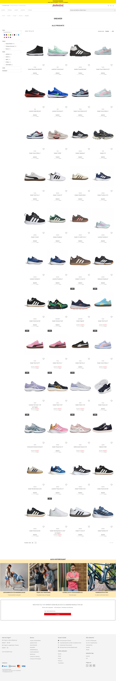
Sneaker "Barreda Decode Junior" (35, 488)
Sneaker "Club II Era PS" (103, 321)
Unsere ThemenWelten (35, 640)
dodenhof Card (33, 642)
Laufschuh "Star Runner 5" (57, 111)
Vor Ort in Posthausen (91, 640)
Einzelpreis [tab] (4, 70)
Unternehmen (89, 645)
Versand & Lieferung (34, 656)
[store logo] (58, 5)
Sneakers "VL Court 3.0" (80, 279)
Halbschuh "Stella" (103, 446)
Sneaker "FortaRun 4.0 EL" (103, 195)
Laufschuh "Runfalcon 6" (103, 237)
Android (88, 656)
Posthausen (14, 5)
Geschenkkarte (33, 645)
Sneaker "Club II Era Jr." (35, 195)
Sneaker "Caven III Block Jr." (103, 111)
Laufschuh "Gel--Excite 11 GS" (35, 404)
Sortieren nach (101, 31)
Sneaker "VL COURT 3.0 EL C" (80, 237)
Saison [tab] (3, 41)
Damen (59, 654)
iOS (87, 658)
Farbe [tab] (3, 30)
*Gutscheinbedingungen (6, 669)
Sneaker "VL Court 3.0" (80, 530)
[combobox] (93, 10)
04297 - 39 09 (6, 643)
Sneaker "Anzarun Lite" (103, 404)
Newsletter (32, 647)
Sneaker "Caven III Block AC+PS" (103, 69)
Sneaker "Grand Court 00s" (34, 321)
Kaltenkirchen (22, 5)
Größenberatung (34, 649)
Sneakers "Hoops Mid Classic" (80, 69)
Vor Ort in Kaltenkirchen (91, 642)
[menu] (58, 10)
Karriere (88, 647)
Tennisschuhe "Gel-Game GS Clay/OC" (35, 446)
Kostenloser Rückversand (66, 645)
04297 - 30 (5, 648)
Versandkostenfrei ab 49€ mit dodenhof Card (70, 642)
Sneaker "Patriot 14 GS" (57, 404)
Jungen (14, 15)
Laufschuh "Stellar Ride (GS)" (35, 111)
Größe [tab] (3, 68)
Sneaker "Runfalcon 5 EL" (103, 530)
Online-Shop (6, 5)
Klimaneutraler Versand (65, 640)
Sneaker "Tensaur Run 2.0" (57, 446)
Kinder (8, 15)
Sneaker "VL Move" (35, 237)
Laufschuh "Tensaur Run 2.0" (58, 488)
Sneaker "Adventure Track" (57, 321)
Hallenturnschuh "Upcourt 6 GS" (80, 446)
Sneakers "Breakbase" (57, 237)
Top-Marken (61, 663)
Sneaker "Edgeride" (80, 321)
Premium (60, 660)
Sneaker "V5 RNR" (57, 153)
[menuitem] (3, 10)
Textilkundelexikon (34, 652)
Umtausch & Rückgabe (35, 658)
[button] (43, 65)
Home (3, 15)
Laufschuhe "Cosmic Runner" (58, 69)
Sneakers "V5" (103, 153)
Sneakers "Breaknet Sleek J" (80, 195)
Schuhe (20, 15)
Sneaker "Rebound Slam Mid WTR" (35, 69)
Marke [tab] (3, 51)
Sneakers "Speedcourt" (80, 153)
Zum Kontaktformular (7, 651)
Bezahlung (32, 654)
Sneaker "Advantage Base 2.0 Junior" (57, 530)
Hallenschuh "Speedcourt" (103, 279)
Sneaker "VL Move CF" (57, 195)
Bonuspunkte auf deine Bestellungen (68, 647)
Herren (59, 656)
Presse (87, 649)
